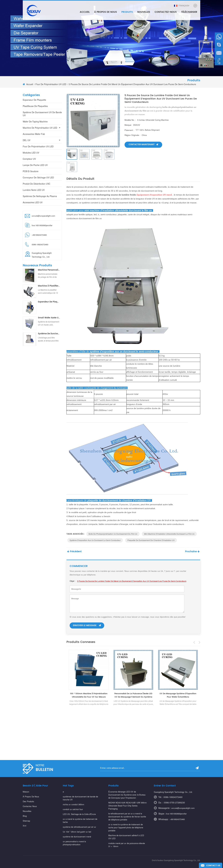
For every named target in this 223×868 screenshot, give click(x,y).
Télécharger (189, 12)
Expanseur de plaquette (34, 99)
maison (26, 791)
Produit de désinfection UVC (36, 183)
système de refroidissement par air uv (79, 826)
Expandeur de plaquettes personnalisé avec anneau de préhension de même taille (49, 301)
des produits (28, 801)
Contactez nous (30, 806)
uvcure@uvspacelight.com (43, 215)
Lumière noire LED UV (34, 189)
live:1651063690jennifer (42, 225)
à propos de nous (31, 796)
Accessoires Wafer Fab (34, 133)
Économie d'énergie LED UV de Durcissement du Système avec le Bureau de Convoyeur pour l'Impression (126, 794)
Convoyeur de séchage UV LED (38, 177)
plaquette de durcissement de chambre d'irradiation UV (151, 540)
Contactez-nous (166, 12)
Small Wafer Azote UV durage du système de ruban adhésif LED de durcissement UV (49, 317)
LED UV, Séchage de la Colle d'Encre (79, 814)
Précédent (76, 551)
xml (24, 825)
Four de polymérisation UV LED (50, 84)
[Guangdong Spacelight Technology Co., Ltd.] (33, 10)
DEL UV (26, 140)
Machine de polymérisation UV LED (40, 127)
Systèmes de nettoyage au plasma (40, 196)
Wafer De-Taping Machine (35, 121)
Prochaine (191, 551)
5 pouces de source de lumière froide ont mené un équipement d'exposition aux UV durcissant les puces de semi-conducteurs (131, 581)
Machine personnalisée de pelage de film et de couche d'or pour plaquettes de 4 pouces (49, 270)
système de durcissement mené (77, 836)
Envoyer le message (84, 625)
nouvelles (143, 12)
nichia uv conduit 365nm (73, 804)
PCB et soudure (30, 171)
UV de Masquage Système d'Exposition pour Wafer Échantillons (178, 695)
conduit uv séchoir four (73, 809)
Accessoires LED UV (32, 202)
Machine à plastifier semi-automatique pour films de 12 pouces (49, 286)
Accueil (85, 12)
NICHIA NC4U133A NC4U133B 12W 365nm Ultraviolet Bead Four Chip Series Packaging (127, 805)
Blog (25, 815)
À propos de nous (105, 12)
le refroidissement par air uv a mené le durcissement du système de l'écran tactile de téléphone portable (127, 816)
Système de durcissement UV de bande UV (42, 114)
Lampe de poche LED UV (35, 165)
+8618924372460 (177, 819)
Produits (127, 12)
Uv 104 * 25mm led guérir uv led (77, 831)
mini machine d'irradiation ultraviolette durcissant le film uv (169, 534)
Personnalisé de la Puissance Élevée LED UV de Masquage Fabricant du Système (133, 695)
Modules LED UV (31, 152)
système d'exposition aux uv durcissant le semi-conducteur (95, 540)
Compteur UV (29, 158)
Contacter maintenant (142, 144)
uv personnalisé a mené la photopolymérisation (74, 843)
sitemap (26, 820)
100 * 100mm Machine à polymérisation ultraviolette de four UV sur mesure (88, 695)
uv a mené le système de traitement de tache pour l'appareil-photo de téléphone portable (125, 827)
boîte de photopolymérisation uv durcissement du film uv (113, 534)
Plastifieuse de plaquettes (35, 106)
